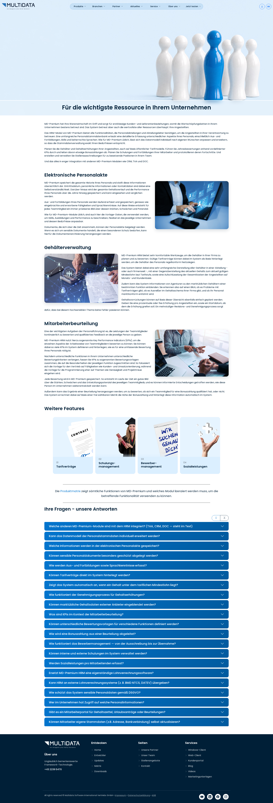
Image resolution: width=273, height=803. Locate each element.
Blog (190, 766)
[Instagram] (226, 797)
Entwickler (100, 755)
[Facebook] (218, 797)
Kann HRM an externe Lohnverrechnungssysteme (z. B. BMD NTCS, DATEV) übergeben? (109, 683)
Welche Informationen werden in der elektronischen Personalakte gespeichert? (104, 546)
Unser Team (148, 755)
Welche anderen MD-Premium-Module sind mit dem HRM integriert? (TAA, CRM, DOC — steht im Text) (121, 526)
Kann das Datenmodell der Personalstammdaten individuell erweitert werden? (104, 536)
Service (154, 6)
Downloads (100, 771)
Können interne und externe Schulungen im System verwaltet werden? (98, 653)
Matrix (97, 766)
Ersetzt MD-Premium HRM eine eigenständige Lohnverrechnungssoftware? (101, 673)
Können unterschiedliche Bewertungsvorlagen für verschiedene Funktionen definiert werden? (114, 624)
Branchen (97, 6)
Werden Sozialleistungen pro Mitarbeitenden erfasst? (86, 663)
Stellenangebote (150, 760)
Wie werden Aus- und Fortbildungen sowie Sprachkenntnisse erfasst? (98, 565)
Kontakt (145, 766)
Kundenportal (195, 760)
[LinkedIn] (210, 797)
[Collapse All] (224, 518)
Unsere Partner (149, 750)
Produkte (78, 6)
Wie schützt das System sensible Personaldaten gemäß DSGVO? (94, 693)
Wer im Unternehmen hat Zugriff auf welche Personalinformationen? (96, 702)
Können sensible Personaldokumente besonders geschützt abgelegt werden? (103, 556)
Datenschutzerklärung (139, 795)
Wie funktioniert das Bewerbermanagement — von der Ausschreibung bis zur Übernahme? (112, 644)
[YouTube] (202, 797)
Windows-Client (197, 750)
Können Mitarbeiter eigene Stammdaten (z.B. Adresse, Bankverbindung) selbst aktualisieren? (114, 722)
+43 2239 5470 (53, 769)
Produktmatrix (70, 491)
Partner (116, 6)
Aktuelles (135, 6)
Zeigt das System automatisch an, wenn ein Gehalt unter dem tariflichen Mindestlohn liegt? (113, 585)
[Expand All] (216, 518)
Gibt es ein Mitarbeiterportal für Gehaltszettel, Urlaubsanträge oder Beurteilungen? (107, 712)
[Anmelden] (262, 6)
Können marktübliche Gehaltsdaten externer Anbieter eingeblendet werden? (102, 605)
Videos (192, 771)
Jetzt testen (192, 6)
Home (97, 750)
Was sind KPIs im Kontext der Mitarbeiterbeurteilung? (86, 614)
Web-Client (194, 755)
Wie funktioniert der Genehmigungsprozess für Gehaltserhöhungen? (97, 595)
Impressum (120, 795)
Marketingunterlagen (200, 776)
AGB (154, 795)
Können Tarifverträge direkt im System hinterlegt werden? (89, 575)
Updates (99, 760)
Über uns (173, 6)
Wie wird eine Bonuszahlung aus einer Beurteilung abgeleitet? (92, 634)
